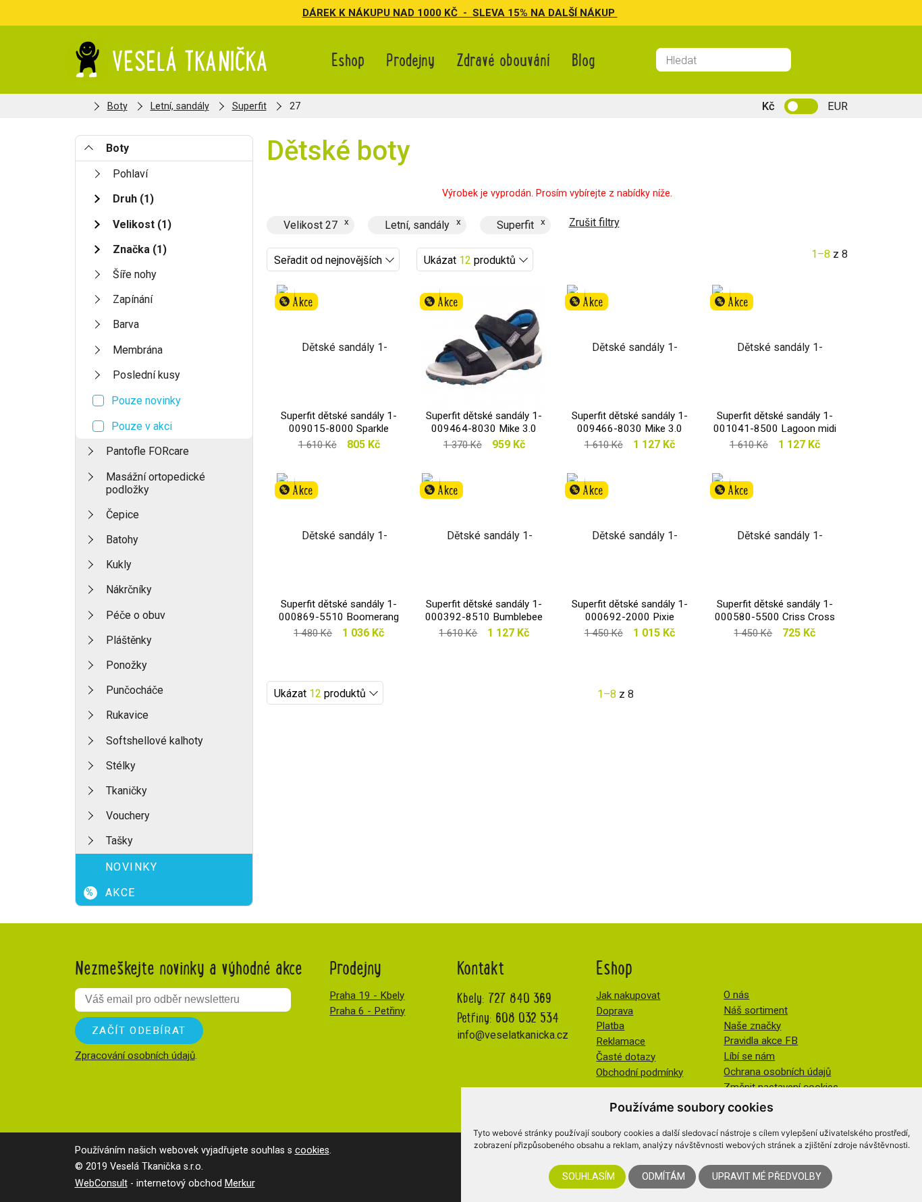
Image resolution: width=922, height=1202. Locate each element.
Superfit (249, 106)
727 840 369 (519, 997)
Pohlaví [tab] (130, 173)
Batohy (122, 539)
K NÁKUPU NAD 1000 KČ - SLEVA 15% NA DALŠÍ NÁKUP (478, 13)
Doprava (614, 1011)
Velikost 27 (310, 225)
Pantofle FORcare (147, 451)
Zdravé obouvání (503, 59)
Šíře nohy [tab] (135, 274)
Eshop (347, 59)
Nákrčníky (129, 589)
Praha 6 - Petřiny (367, 1011)
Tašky (119, 840)
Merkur (240, 1183)
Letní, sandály (180, 106)
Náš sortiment (756, 1010)
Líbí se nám (749, 1056)
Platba (610, 1026)
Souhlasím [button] (588, 1176)
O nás (736, 995)
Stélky (121, 765)
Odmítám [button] (663, 1176)
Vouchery (128, 815)
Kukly (119, 564)
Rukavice (127, 715)
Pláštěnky (129, 640)
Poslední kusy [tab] (146, 374)
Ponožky (126, 665)
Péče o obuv (135, 615)
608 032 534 (527, 1016)
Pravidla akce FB (761, 1041)
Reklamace (620, 1041)
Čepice (122, 514)
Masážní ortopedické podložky (155, 483)
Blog (583, 59)
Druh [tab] (133, 198)
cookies (312, 1150)
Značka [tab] (140, 249)
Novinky (131, 866)
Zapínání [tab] (133, 299)
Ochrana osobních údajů (777, 1072)
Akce (111, 892)
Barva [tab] (126, 324)
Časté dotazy (625, 1057)
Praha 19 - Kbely (366, 995)
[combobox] (333, 259)
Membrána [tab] (138, 350)
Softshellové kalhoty (154, 740)
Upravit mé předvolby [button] (766, 1176)
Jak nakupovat (628, 995)
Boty (117, 106)
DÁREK (320, 13)
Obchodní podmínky (639, 1072)
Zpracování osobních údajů (135, 1055)
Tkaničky (126, 790)
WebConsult (101, 1183)
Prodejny (410, 59)
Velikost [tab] (142, 224)
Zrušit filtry (594, 222)
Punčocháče (134, 690)
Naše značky (752, 1026)
